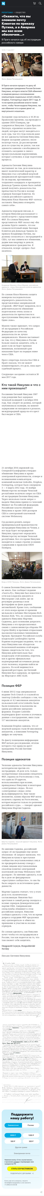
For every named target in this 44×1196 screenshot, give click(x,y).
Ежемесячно (13, 1125)
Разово (31, 1125)
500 (12, 1141)
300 (30, 1141)
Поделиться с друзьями (20, 1173)
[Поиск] (40, 3)
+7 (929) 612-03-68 (11, 1185)
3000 (12, 1135)
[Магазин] (34, 3)
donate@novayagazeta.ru (13, 1183)
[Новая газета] (4, 3)
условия (16, 1162)
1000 (30, 1135)
